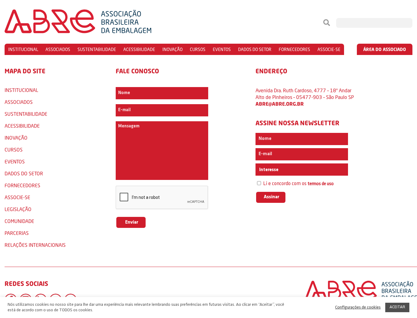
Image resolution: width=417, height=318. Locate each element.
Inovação (172, 49)
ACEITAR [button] (397, 307)
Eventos (222, 49)
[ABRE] (96, 22)
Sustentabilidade (97, 49)
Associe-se (328, 49)
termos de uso (321, 184)
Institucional (23, 49)
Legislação (18, 209)
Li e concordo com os (298, 183)
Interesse (268, 169)
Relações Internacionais (35, 245)
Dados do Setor (254, 49)
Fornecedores (294, 49)
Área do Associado (384, 49)
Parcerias (17, 233)
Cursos (197, 49)
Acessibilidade (139, 49)
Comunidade (19, 221)
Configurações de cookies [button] (358, 307)
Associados (57, 49)
